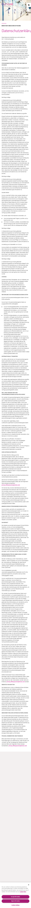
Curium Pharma (7, 5)
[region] (15, 895)
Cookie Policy (23, 891)
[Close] (28, 885)
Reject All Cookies (15, 901)
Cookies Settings (15, 905)
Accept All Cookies (15, 896)
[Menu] (29, 5)
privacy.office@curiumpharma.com (11, 485)
